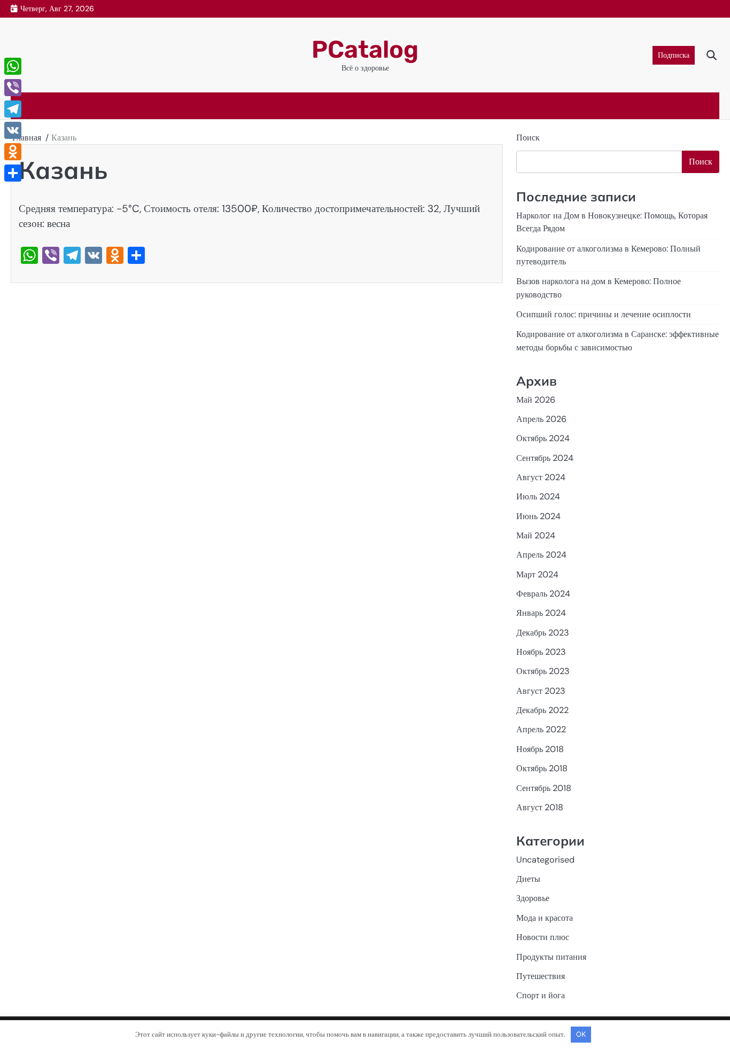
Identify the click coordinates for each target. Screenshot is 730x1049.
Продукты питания (551, 956)
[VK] (13, 130)
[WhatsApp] (13, 66)
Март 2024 (537, 574)
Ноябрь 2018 (540, 749)
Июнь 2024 (538, 516)
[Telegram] (13, 109)
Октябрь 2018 (542, 768)
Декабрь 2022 (542, 710)
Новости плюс (542, 937)
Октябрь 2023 (543, 671)
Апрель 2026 (541, 419)
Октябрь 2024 (543, 438)
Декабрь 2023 (542, 632)
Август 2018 (539, 807)
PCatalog (365, 49)
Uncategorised (545, 859)
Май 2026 (535, 399)
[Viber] (13, 87)
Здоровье (532, 898)
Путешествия (540, 976)
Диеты (528, 878)
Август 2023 (540, 690)
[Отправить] (13, 173)
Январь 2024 (541, 613)
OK (581, 1034)
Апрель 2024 (541, 554)
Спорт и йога (540, 995)
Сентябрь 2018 (543, 788)
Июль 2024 (538, 496)
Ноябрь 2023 (541, 651)
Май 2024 (535, 535)
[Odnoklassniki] (13, 151)
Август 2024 (540, 477)
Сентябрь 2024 (544, 458)
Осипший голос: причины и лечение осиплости (603, 314)
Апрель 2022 (541, 729)
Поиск (528, 137)
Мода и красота (544, 917)
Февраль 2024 (543, 593)
